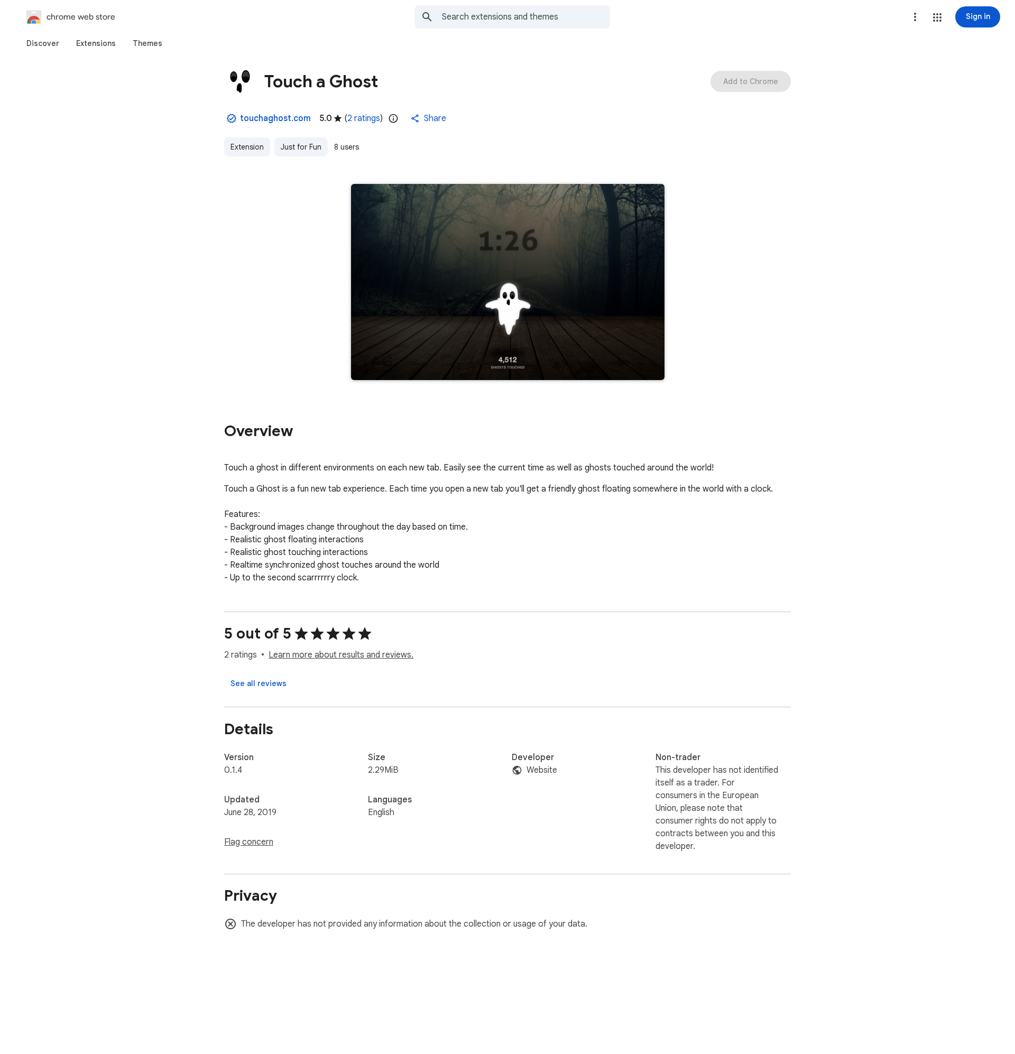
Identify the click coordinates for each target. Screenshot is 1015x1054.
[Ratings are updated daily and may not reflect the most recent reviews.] (393, 118)
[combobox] (526, 17)
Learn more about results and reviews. (341, 655)
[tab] (43, 43)
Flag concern (248, 842)
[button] (937, 17)
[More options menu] (915, 16)
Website (542, 770)
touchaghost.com (275, 118)
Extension (247, 147)
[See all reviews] (258, 683)
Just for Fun (301, 147)
